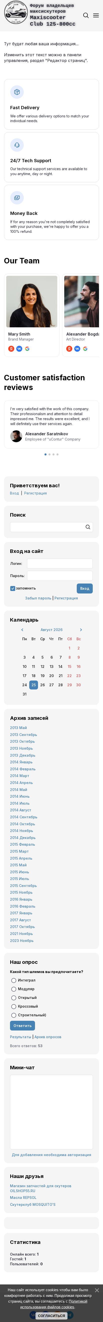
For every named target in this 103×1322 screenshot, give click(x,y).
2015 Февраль (22, 844)
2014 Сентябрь (23, 817)
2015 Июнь (19, 872)
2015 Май (18, 865)
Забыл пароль (38, 598)
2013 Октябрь (22, 741)
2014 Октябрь (22, 824)
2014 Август (20, 810)
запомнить (26, 588)
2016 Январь (21, 899)
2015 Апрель (21, 858)
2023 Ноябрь (22, 940)
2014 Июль (20, 803)
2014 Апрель (21, 783)
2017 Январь (21, 913)
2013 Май (18, 728)
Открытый (27, 997)
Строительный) (32, 1015)
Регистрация (35, 493)
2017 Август (20, 920)
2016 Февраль (22, 906)
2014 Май (18, 789)
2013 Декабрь (22, 755)
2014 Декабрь (23, 837)
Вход (14, 493)
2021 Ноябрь (21, 933)
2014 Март (19, 776)
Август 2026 (51, 630)
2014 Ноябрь (21, 831)
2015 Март (19, 851)
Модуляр (26, 989)
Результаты (20, 1037)
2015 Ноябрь (21, 892)
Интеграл (27, 980)
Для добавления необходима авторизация (51, 1155)
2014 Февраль (23, 769)
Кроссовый (28, 1006)
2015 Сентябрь (23, 885)
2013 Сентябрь (23, 735)
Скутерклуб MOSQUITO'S (33, 1204)
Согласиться (51, 1316)
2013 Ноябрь (21, 748)
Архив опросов (47, 1037)
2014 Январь (21, 762)
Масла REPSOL (23, 1197)
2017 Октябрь (22, 927)
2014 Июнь (20, 796)
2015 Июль (19, 879)
